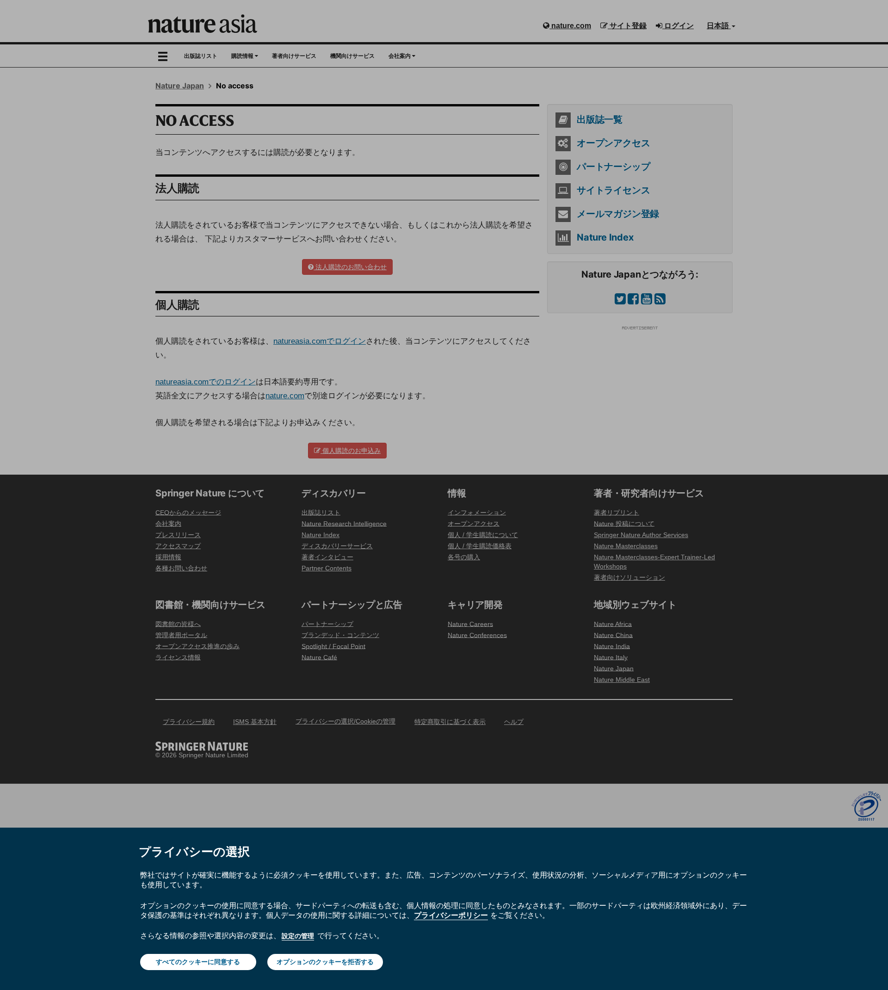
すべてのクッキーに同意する (198, 961)
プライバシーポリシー (451, 915)
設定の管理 (298, 936)
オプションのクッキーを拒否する (325, 961)
